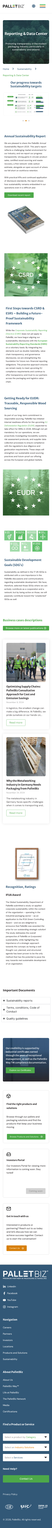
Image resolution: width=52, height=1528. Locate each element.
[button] (23, 120)
